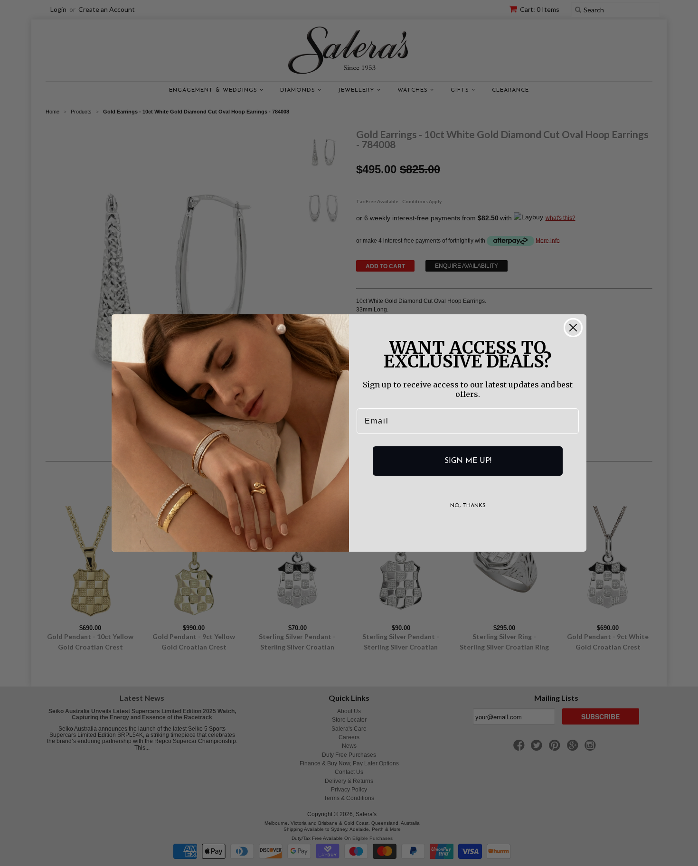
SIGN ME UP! (467, 461)
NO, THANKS (468, 505)
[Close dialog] (573, 327)
